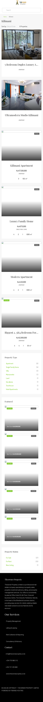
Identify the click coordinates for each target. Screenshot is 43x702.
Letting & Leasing (11, 628)
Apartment (9, 363)
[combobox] (13, 26)
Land (7, 378)
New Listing (10, 565)
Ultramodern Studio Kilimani (21, 115)
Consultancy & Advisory (14, 641)
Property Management (13, 621)
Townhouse (10, 386)
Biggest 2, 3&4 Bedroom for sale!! (24, 332)
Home (5, 16)
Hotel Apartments (12, 389)
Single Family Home (12, 367)
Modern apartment (21, 277)
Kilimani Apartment (21, 165)
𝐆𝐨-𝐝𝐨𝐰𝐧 (9, 382)
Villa (7, 371)
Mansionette (10, 374)
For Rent (8, 561)
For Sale (8, 558)
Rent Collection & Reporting (15, 635)
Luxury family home (21, 221)
